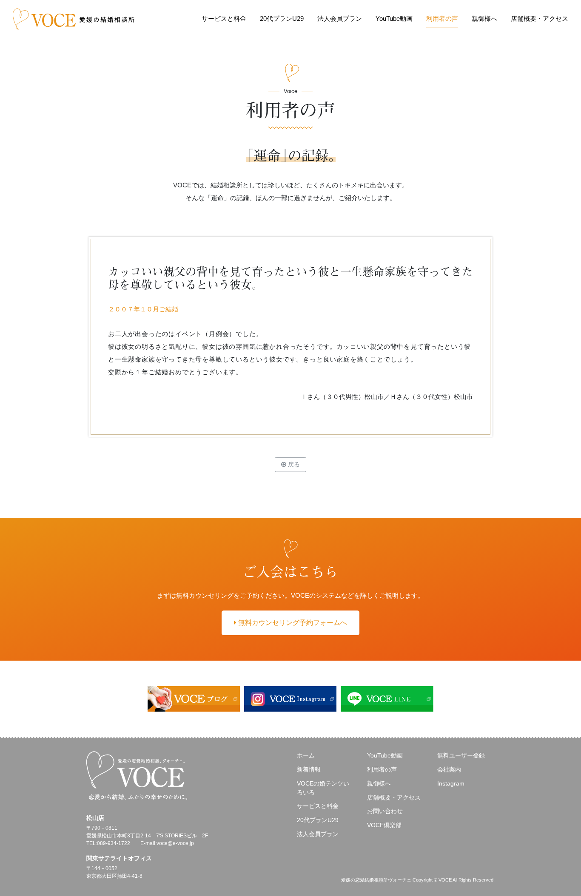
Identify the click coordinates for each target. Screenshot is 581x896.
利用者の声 (442, 18)
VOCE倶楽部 (384, 825)
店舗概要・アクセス (539, 18)
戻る (293, 464)
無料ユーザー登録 (461, 755)
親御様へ (484, 18)
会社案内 (449, 769)
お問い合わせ (385, 811)
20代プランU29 (282, 18)
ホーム (306, 755)
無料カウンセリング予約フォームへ (291, 622)
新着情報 (309, 769)
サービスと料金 (224, 18)
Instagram (450, 783)
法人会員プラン (339, 18)
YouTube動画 (394, 18)
